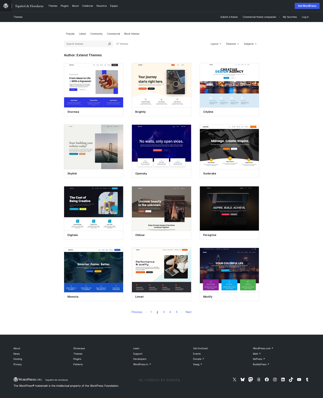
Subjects (249, 43)
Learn (136, 348)
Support (137, 353)
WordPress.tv (142, 364)
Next (189, 312)
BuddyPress (261, 364)
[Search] (109, 44)
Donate (198, 358)
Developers (139, 358)
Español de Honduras (57, 380)
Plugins (77, 358)
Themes (18, 16)
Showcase (79, 348)
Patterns (78, 364)
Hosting (17, 358)
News (16, 353)
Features (231, 43)
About (16, 348)
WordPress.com (263, 348)
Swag (197, 364)
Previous (137, 312)
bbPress (259, 358)
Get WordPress (307, 5)
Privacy (17, 364)
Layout (214, 43)
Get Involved (200, 348)
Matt (257, 353)
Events (197, 353)
